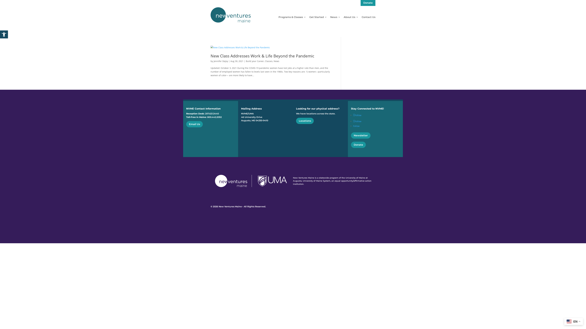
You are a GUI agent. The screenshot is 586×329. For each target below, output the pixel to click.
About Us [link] (349, 17)
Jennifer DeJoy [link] (221, 61)
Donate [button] (358, 144)
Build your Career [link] (255, 61)
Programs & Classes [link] (291, 17)
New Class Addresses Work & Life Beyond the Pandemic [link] (262, 56)
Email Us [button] (194, 124)
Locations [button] (305, 120)
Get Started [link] (316, 17)
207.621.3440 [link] (212, 113)
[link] (4, 34)
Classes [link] (269, 61)
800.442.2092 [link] (214, 117)
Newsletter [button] (361, 135)
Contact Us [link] (368, 17)
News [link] (333, 17)
